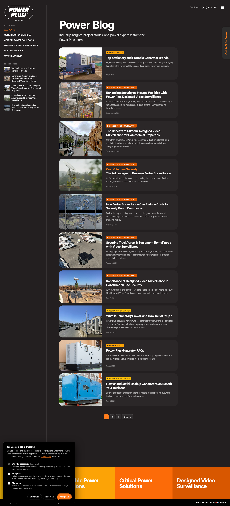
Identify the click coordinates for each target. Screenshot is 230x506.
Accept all (64, 496)
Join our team (202, 502)
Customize (34, 496)
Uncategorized (13, 55)
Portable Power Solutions (80, 483)
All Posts (9, 29)
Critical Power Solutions (19, 40)
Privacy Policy (46, 456)
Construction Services (17, 34)
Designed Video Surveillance (21, 45)
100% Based (218, 502)
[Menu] (222, 7)
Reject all (49, 496)
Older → (127, 417)
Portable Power (13, 50)
